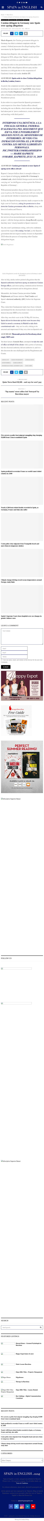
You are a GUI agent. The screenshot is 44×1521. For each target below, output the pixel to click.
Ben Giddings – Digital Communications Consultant (28, 1397)
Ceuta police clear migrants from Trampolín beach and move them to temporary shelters (21, 1438)
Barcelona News (5, 20)
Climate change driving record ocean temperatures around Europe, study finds (22, 1444)
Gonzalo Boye (29, 359)
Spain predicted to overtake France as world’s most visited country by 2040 (21, 1424)
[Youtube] (33, 1506)
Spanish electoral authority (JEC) (12, 365)
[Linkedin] (27, 1506)
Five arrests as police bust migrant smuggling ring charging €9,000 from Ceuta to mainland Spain (21, 1418)
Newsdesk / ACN (7, 28)
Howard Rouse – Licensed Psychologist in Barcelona (28, 1344)
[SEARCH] (40, 1327)
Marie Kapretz (17, 362)
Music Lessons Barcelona (23, 1364)
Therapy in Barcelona (22, 1382)
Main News (26, 20)
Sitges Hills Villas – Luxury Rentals (27, 1390)
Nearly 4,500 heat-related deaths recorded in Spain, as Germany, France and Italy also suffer (21, 1431)
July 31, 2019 (34, 156)
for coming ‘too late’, (23, 230)
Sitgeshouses (19, 1377)
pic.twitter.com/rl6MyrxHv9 (22, 150)
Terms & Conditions (22, 1483)
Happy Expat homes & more (25, 1354)
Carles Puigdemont (17, 359)
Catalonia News (12, 20)
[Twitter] (16, 1506)
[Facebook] (11, 1506)
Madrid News (20, 20)
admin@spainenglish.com (25, 1501)
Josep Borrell (6, 362)
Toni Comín (28, 365)
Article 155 (5, 359)
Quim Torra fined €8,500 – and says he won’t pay (22, 382)
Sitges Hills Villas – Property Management (29, 1372)
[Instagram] (22, 1506)
